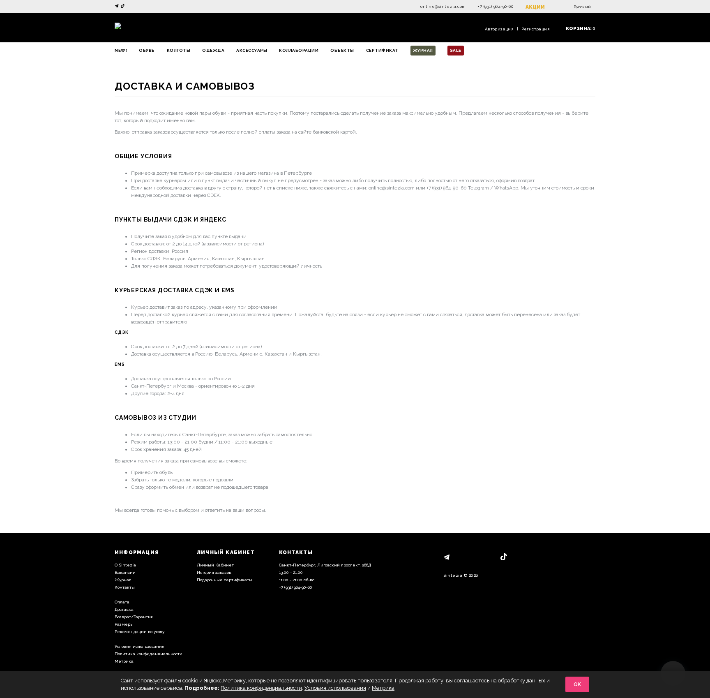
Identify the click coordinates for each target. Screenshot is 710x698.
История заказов (214, 572)
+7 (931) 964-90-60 (495, 6)
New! (121, 50)
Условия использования (139, 646)
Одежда (213, 50)
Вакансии (125, 572)
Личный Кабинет (215, 565)
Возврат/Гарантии (134, 617)
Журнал (423, 50)
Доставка (124, 609)
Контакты (125, 587)
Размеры (124, 624)
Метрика (124, 661)
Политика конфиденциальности (148, 654)
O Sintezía (125, 565)
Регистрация (535, 29)
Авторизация (499, 29)
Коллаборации (298, 50)
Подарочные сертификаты (224, 580)
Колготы (179, 50)
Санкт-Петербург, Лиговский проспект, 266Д (325, 565)
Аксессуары (251, 50)
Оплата (122, 602)
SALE (455, 50)
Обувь (147, 50)
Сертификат (382, 50)
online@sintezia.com (443, 6)
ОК (577, 684)
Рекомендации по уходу (139, 631)
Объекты (342, 50)
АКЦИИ (535, 7)
